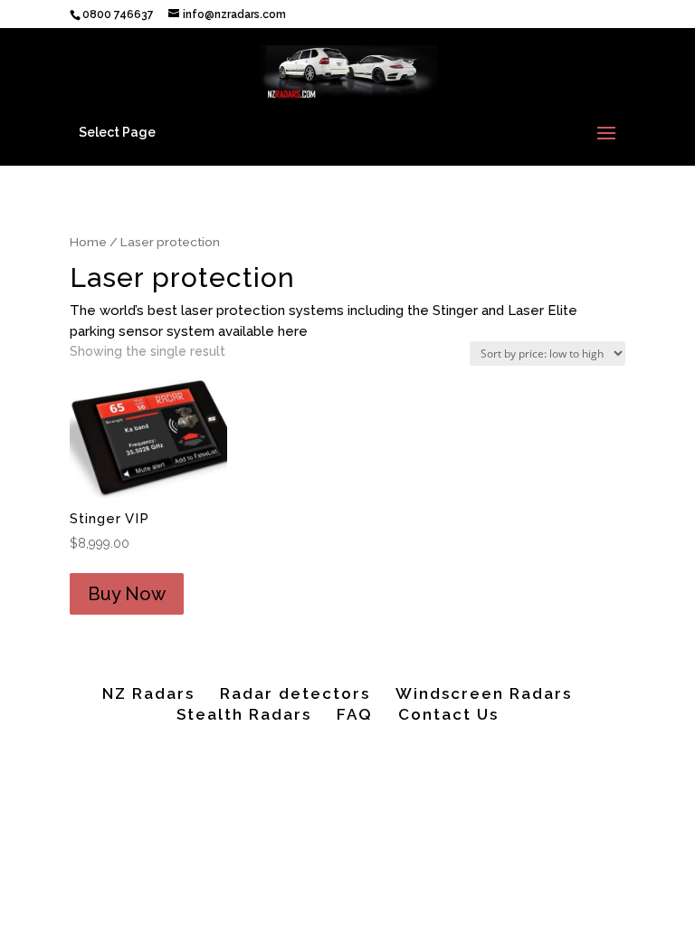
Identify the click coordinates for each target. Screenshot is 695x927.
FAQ (355, 714)
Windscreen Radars (483, 693)
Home (88, 241)
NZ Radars (148, 693)
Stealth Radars (243, 714)
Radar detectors (295, 693)
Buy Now (127, 594)
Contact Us (448, 714)
